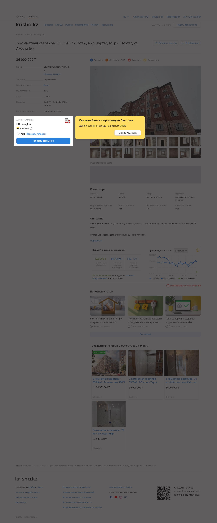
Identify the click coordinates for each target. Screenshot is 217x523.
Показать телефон (36, 134)
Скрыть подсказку (128, 132)
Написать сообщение (43, 140)
